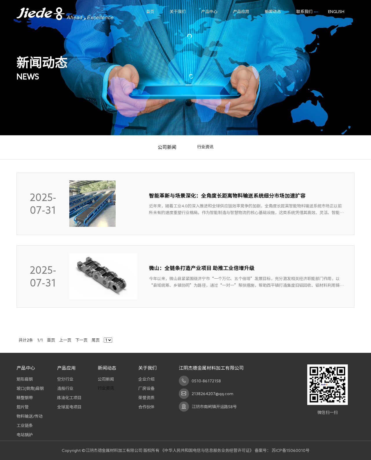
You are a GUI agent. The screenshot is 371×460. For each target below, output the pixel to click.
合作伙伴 (146, 407)
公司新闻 (167, 147)
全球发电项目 (69, 407)
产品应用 (241, 11)
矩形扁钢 (25, 379)
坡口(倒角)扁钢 (30, 388)
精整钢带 (25, 397)
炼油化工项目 (69, 397)
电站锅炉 (25, 434)
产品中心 (209, 11)
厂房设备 (146, 388)
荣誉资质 (146, 397)
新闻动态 (273, 11)
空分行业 (65, 379)
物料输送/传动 (30, 416)
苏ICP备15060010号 (291, 450)
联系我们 (304, 11)
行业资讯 (205, 147)
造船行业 (65, 388)
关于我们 (178, 11)
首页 (150, 11)
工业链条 (25, 425)
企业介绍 (146, 379)
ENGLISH (336, 11)
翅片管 (23, 407)
